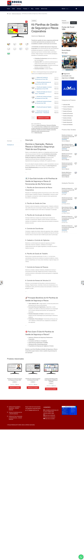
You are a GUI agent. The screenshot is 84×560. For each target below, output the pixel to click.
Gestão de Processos (68, 113)
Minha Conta (44, 8)
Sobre (13, 8)
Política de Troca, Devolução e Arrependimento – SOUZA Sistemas (15, 417)
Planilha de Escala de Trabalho (44, 107)
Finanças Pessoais (67, 109)
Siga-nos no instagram (50, 417)
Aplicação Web (66, 104)
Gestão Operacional (67, 122)
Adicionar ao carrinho (43, 117)
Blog (32, 8)
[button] (26, 22)
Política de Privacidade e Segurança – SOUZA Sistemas (14, 408)
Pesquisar (64, 20)
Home (8, 8)
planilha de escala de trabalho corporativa (46, 129)
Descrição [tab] (9, 141)
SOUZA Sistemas (38, 132)
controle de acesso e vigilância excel (42, 126)
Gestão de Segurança (16, 13)
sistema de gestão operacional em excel (40, 131)
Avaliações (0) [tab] (10, 144)
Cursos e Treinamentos (68, 106)
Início (10, 13)
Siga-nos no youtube (50, 418)
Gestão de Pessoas (67, 111)
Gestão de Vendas (67, 117)
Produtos (25, 8)
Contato (37, 8)
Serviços (19, 8)
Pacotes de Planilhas (51, 125)
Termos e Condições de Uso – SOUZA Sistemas (15, 412)
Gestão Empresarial (67, 120)
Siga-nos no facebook (50, 415)
